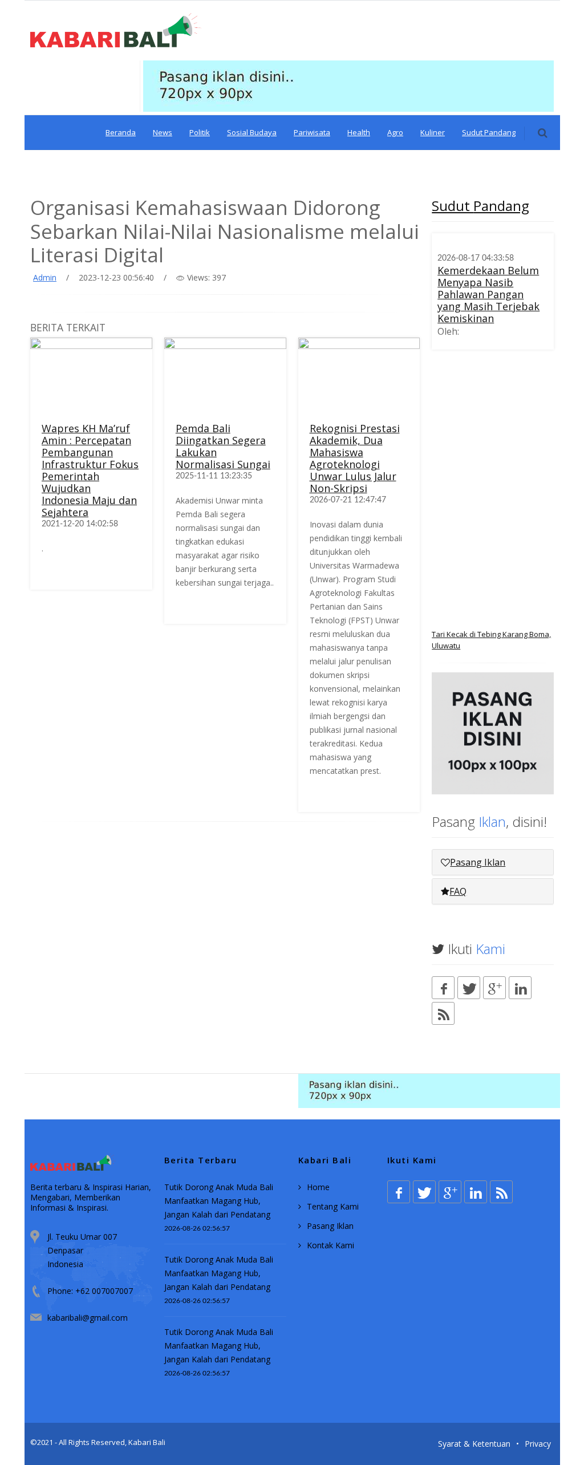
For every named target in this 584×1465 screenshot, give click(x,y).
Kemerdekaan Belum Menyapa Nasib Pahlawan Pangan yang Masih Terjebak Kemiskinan (488, 294)
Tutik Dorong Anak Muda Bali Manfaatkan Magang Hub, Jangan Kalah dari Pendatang (218, 1201)
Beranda (121, 132)
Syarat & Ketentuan (474, 1443)
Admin (44, 277)
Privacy (538, 1443)
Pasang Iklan (477, 862)
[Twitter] (468, 987)
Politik (199, 132)
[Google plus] (494, 987)
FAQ (458, 891)
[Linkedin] (520, 987)
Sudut (480, 205)
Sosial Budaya (252, 132)
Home (318, 1187)
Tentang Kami (333, 1206)
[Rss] (443, 1013)
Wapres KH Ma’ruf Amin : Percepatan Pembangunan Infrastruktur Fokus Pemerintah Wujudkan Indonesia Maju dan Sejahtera (90, 470)
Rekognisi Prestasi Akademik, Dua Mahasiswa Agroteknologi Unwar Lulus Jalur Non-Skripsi (355, 458)
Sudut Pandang (489, 132)
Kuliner (432, 132)
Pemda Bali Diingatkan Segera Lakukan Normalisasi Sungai (223, 446)
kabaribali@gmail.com (87, 1317)
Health (358, 132)
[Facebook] (443, 987)
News (162, 132)
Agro (395, 132)
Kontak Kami (330, 1245)
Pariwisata (312, 132)
